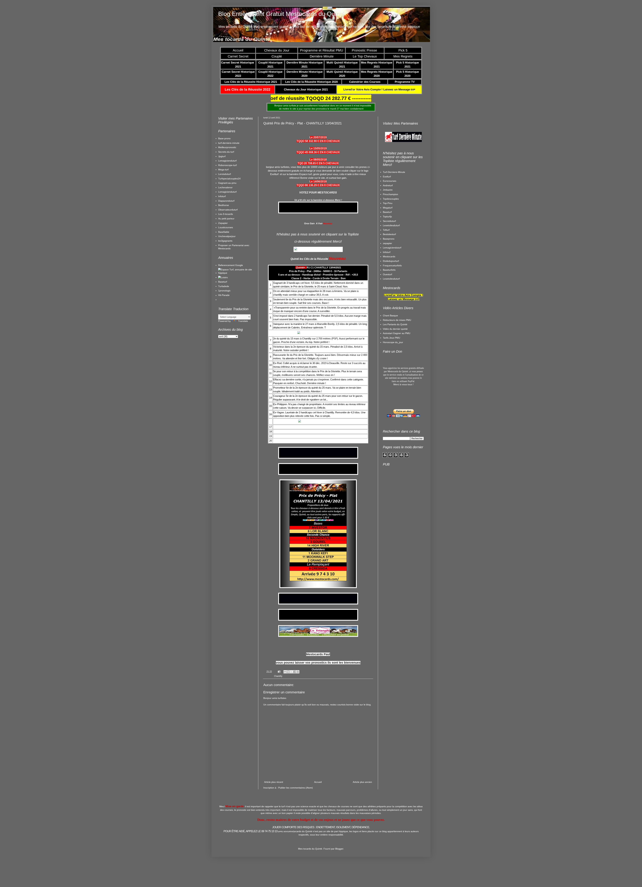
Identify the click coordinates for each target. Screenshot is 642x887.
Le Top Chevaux (365, 56)
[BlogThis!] (288, 713)
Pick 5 (402, 50)
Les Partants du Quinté (395, 471)
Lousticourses (225, 227)
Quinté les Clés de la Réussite (309, 258)
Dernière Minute (322, 56)
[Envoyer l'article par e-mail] (279, 713)
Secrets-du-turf (226, 151)
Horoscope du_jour (393, 489)
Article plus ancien (362, 823)
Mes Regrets (402, 56)
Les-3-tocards (225, 214)
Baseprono (388, 386)
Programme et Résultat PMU (321, 50)
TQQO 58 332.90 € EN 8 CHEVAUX (318, 141)
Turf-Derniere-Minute (394, 319)
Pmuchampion (390, 341)
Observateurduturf (228, 209)
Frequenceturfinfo (392, 412)
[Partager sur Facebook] (294, 713)
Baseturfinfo (389, 417)
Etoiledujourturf (391, 408)
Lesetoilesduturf (391, 372)
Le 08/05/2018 (318, 159)
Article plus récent (273, 823)
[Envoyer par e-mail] (285, 713)
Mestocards (389, 403)
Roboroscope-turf (227, 165)
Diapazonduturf (226, 200)
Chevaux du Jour (276, 50)
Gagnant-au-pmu (227, 183)
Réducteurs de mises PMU (397, 467)
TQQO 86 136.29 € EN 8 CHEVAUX (318, 185)
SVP (379, 89)
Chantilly (278, 718)
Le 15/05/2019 (318, 148)
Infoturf (222, 196)
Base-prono (224, 138)
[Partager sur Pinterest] (297, 713)
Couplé (277, 56)
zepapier (387, 390)
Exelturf (387, 323)
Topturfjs (387, 363)
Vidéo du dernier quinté (395, 476)
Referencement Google (230, 265)
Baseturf (222, 281)
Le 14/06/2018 (318, 181)
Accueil (238, 50)
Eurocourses (389, 328)
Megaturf (387, 354)
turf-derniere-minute (228, 143)
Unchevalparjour (227, 236)
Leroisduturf (224, 174)
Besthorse (223, 205)
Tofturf (386, 377)
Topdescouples (391, 346)
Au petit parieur (226, 218)
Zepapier (223, 223)
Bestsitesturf (389, 381)
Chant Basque (390, 462)
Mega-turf (223, 169)
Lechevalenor (225, 187)
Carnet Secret (238, 56)
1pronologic (224, 290)
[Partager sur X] (291, 713)
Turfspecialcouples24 (229, 178)
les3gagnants (225, 240)
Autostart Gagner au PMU (396, 480)
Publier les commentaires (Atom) (295, 829)
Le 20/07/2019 (318, 137)
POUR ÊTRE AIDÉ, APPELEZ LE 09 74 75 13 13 (259, 873)
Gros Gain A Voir (313, 223)
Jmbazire (388, 337)
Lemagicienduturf (227, 160)
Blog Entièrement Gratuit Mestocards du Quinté (281, 13)
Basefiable (223, 232)
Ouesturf (387, 421)
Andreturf (388, 332)
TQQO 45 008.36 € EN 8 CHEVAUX (318, 152)
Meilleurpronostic (227, 147)
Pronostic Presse (365, 50)
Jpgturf (222, 156)
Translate (243, 321)
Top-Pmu (387, 350)
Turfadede (223, 286)
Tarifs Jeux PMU (391, 485)
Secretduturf (389, 368)
